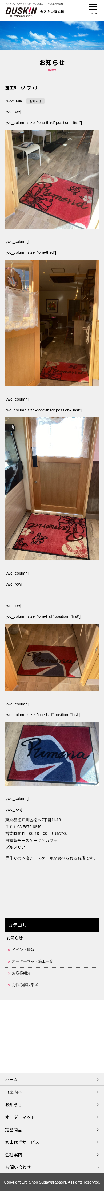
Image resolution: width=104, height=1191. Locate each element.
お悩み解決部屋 (25, 985)
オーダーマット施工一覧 (32, 961)
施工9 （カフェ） (22, 87)
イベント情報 (23, 950)
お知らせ (35, 101)
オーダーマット (20, 1117)
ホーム (11, 1079)
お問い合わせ (18, 1167)
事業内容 (13, 1092)
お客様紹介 (21, 973)
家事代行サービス (22, 1142)
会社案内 (13, 1154)
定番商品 (13, 1129)
